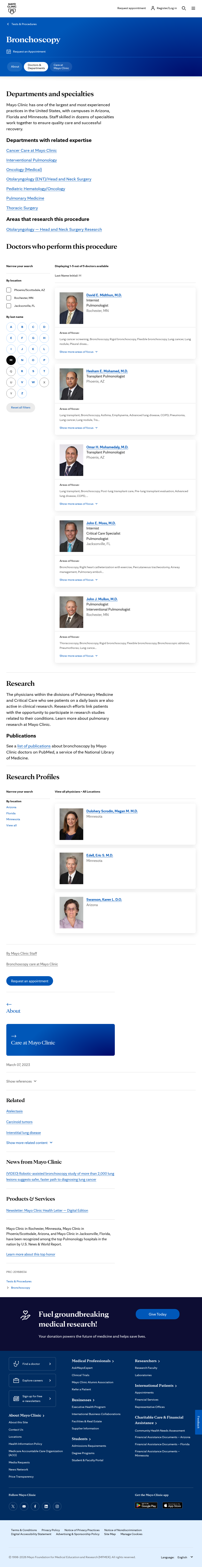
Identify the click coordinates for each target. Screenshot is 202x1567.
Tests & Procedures (24, 24)
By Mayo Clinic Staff (21, 953)
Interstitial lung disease (23, 1132)
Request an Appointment (29, 51)
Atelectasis (14, 1111)
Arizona (11, 807)
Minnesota (13, 819)
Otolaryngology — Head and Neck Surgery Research (54, 229)
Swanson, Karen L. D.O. (104, 899)
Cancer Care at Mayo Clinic (31, 150)
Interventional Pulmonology (31, 159)
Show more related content (27, 1142)
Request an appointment (29, 981)
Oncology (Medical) (24, 169)
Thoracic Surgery (22, 207)
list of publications (34, 745)
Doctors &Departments (36, 66)
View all (11, 825)
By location (14, 280)
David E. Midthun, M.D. (104, 295)
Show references (19, 1081)
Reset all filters (20, 407)
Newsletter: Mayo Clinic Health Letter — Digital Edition (47, 1210)
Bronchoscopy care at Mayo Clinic (32, 964)
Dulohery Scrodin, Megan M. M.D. (112, 811)
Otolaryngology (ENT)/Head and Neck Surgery (48, 178)
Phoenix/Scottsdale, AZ (29, 290)
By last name (14, 317)
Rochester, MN (23, 298)
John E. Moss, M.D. (101, 523)
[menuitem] (14, 66)
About (15, 66)
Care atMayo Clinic (61, 66)
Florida (11, 813)
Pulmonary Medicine (25, 198)
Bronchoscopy (33, 39)
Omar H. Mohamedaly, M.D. (107, 447)
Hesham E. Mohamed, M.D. (107, 371)
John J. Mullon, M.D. (102, 599)
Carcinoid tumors (19, 1121)
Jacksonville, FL (24, 306)
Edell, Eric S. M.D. (99, 855)
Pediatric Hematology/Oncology (35, 188)
